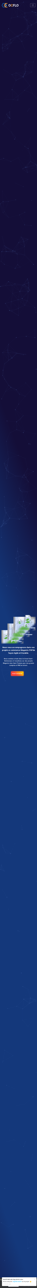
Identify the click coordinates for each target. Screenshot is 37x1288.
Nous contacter (17, 673)
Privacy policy (24, 1285)
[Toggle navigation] (32, 5)
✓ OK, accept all (25, 1282)
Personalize (13, 1285)
